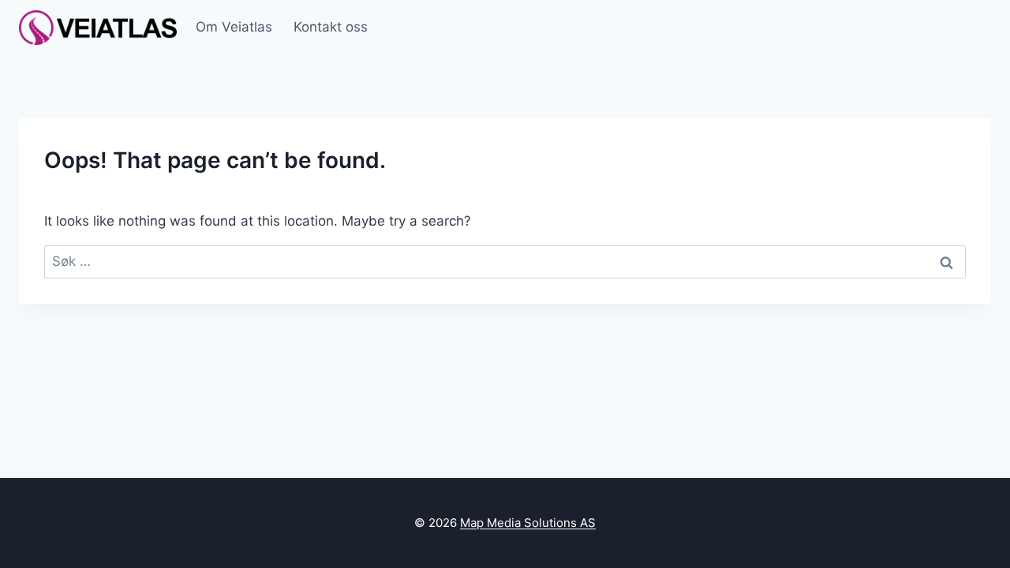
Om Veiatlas (234, 27)
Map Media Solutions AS (528, 522)
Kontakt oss (331, 27)
